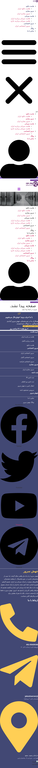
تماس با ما (30, 31)
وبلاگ (32, 28)
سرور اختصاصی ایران (22, 26)
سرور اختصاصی (29, 23)
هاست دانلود (30, 6)
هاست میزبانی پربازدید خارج (20, 21)
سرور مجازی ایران (23, 14)
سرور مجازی (30, 11)
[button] (19, 72)
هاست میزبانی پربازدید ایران (20, 18)
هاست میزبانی (29, 16)
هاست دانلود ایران (24, 9)
